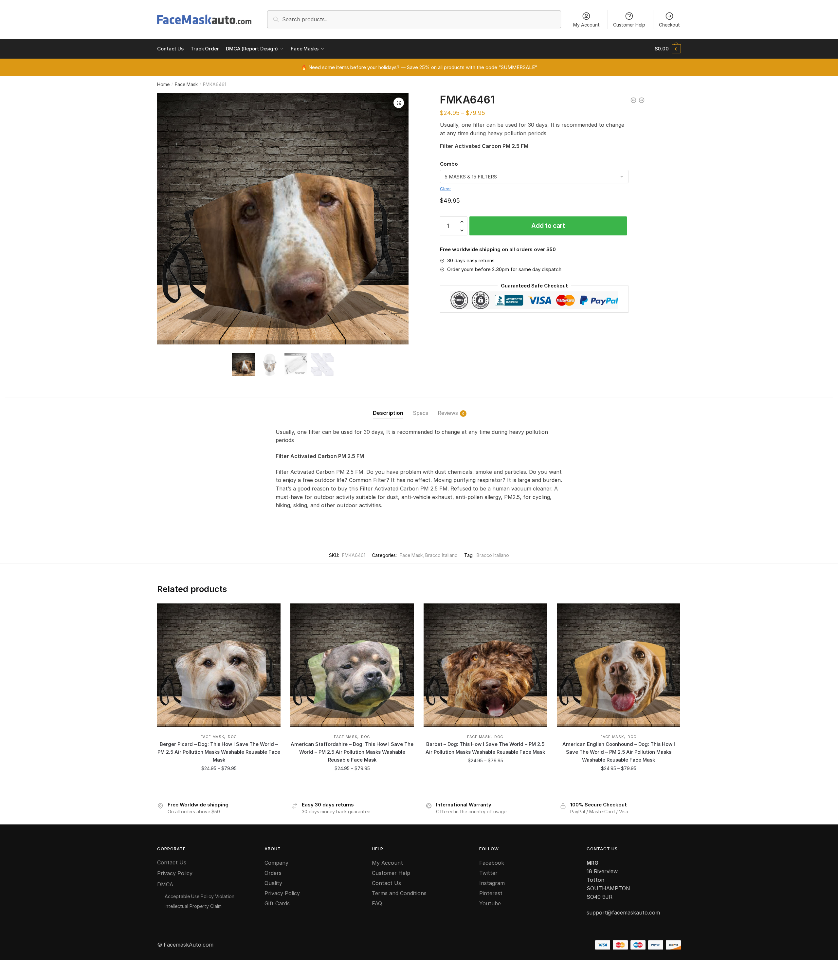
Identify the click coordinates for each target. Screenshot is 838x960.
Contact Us (171, 862)
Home (163, 84)
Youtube (490, 903)
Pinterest (490, 893)
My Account (586, 25)
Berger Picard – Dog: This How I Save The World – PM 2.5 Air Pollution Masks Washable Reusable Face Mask (218, 752)
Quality (273, 883)
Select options (219, 783)
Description (388, 413)
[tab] (388, 407)
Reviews (448, 413)
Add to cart (548, 226)
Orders (273, 873)
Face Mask (186, 84)
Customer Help (629, 25)
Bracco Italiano (441, 555)
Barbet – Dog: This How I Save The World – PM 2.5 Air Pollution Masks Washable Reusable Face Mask (485, 748)
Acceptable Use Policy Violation (199, 896)
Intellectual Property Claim (193, 906)
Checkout (669, 25)
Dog (232, 736)
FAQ (377, 903)
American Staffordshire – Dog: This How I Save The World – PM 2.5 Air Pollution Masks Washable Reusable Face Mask (352, 752)
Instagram (492, 883)
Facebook (491, 862)
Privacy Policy (174, 873)
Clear (445, 188)
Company (276, 862)
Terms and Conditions (399, 893)
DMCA (165, 884)
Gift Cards (277, 903)
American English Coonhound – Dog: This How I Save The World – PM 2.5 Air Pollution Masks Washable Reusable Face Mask (618, 752)
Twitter (488, 873)
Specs (420, 413)
